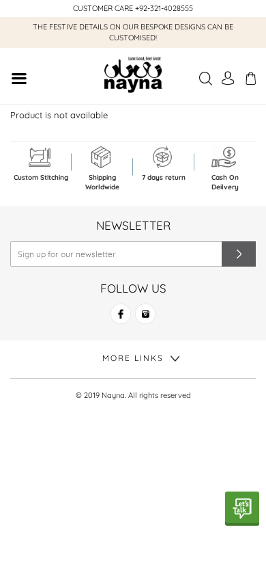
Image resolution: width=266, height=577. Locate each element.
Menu (18, 80)
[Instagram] (145, 319)
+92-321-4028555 (164, 8)
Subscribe (239, 254)
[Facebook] (120, 319)
